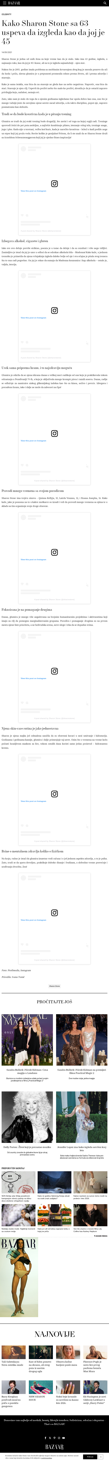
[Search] (105, 3)
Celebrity (6, 14)
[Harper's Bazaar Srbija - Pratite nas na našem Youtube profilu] (63, 1438)
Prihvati (90, 1457)
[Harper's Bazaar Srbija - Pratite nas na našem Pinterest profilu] (54, 1438)
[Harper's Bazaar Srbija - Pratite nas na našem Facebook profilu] (45, 1438)
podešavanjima (46, 1458)
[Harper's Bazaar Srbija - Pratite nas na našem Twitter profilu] (50, 1438)
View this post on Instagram (33, 191)
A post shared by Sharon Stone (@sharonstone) (41, 231)
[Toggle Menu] (5, 3)
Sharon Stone (54, 986)
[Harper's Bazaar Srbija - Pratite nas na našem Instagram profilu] (59, 1438)
